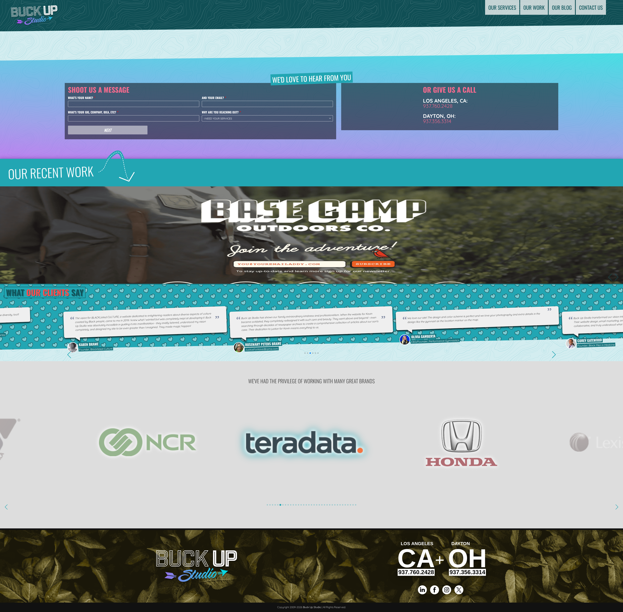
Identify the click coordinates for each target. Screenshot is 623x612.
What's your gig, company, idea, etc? (92, 112)
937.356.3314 (437, 121)
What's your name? (80, 98)
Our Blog (562, 7)
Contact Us (591, 7)
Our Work (534, 7)
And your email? (213, 98)
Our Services (502, 7)
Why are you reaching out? (220, 112)
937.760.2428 (437, 106)
